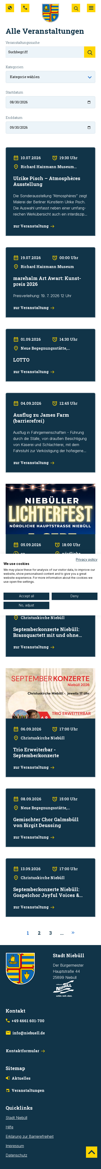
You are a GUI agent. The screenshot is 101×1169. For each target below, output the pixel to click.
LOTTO (12, 331)
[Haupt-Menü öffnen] (91, 8)
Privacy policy (86, 559)
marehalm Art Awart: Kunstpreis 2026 (37, 250)
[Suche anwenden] (89, 52)
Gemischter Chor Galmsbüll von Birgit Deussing (46, 791)
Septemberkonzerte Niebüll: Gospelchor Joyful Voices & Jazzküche (45, 864)
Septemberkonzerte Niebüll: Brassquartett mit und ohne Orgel (48, 604)
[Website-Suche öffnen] (76, 8)
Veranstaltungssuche (23, 42)
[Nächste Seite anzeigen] (73, 933)
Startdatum (14, 92)
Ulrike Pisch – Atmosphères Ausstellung (39, 150)
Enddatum (14, 117)
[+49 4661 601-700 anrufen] (25, 8)
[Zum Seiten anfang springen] (91, 1152)
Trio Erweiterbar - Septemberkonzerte (38, 671)
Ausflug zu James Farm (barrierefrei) (37, 395)
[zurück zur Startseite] (50, 12)
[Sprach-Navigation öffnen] (10, 8)
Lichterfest (15, 486)
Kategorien (14, 67)
